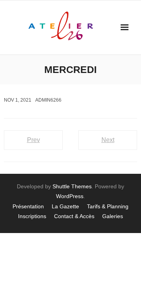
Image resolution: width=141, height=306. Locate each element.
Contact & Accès (74, 216)
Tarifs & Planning (107, 206)
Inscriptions (32, 216)
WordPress (69, 196)
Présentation (28, 206)
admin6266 (48, 100)
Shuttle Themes (72, 186)
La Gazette (65, 206)
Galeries (112, 216)
